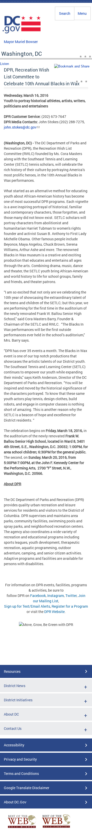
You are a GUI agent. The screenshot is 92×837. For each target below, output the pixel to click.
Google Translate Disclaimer (26, 787)
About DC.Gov (15, 802)
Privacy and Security (20, 759)
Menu (82, 13)
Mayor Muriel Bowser (21, 41)
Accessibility (14, 745)
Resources (12, 671)
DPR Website (54, 611)
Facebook (38, 595)
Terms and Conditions (21, 773)
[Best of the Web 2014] (22, 828)
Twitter (71, 595)
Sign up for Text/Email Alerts (27, 606)
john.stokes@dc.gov (20, 127)
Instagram (55, 595)
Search (64, 13)
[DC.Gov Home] (22, 32)
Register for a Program (70, 606)
